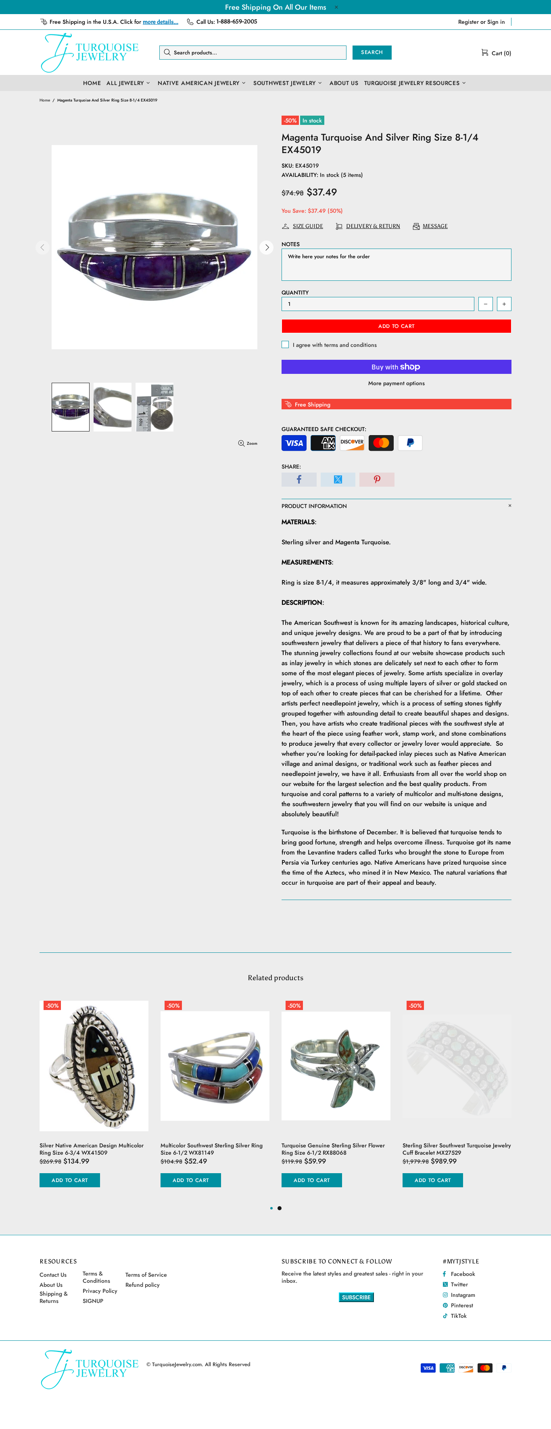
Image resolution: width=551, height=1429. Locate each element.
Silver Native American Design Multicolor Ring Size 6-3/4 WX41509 (92, 1149)
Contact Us (53, 1274)
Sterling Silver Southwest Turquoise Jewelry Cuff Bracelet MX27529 (457, 1149)
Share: (291, 466)
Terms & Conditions (96, 1277)
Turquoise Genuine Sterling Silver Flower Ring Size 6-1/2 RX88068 (333, 1149)
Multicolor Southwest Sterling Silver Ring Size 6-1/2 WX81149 (212, 1149)
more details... (160, 22)
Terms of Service (146, 1274)
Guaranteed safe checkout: (324, 429)
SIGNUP (93, 1301)
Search (372, 52)
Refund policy (142, 1284)
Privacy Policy (100, 1290)
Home (45, 100)
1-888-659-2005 (237, 21)
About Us (51, 1284)
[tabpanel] (336, 1100)
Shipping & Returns (54, 1297)
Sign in (496, 21)
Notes (291, 244)
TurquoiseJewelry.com (90, 52)
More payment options (396, 383)
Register (468, 21)
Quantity (295, 292)
